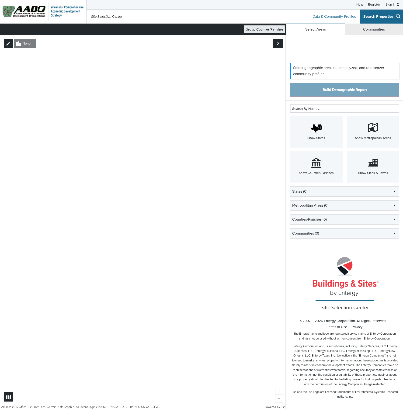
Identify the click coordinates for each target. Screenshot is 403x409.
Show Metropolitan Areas (373, 138)
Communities (374, 29)
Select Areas (315, 29)
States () (299, 191)
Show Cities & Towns (373, 173)
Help (359, 5)
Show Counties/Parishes (316, 173)
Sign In (391, 5)
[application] (143, 222)
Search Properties (378, 16)
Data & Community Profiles (334, 16)
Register (374, 5)
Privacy (357, 327)
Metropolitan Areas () (310, 205)
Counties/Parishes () (309, 219)
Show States (316, 138)
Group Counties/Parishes (264, 29)
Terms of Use (337, 327)
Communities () (305, 233)
